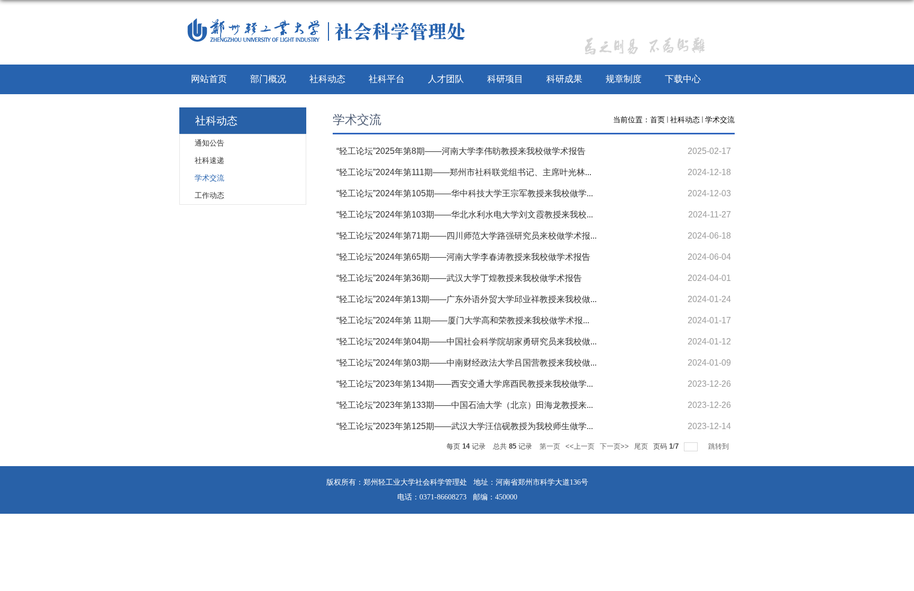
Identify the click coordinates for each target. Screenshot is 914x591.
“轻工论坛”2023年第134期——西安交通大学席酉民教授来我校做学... (464, 383)
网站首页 (209, 79)
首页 (657, 119)
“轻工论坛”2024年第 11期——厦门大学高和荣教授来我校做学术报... (462, 320)
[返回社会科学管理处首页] (328, 30)
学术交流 (720, 119)
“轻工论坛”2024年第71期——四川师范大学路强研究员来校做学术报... (466, 235)
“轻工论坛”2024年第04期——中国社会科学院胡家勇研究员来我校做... (466, 341)
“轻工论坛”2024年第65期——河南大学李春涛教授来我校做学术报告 (463, 256)
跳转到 (719, 446)
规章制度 (624, 79)
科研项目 (505, 79)
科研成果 (564, 79)
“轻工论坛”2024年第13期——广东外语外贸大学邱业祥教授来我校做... (466, 299)
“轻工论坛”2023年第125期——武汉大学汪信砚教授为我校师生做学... (464, 426)
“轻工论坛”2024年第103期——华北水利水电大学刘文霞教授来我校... (464, 214)
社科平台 (387, 79)
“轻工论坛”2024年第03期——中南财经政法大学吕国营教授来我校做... (466, 362)
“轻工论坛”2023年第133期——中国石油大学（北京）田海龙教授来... (464, 405)
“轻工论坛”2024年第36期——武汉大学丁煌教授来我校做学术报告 (459, 278)
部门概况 (268, 79)
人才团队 (446, 79)
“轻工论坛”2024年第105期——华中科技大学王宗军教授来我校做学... (464, 193)
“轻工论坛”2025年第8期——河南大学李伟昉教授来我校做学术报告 (461, 151)
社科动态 (327, 79)
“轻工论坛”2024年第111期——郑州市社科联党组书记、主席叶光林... (463, 172)
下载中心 (683, 79)
